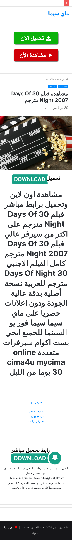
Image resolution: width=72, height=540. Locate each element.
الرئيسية (61, 79)
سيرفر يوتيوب (36, 416)
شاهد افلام (52, 87)
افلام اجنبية (49, 79)
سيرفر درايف (36, 421)
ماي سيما (9, 527)
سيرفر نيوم (36, 402)
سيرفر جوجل (36, 411)
